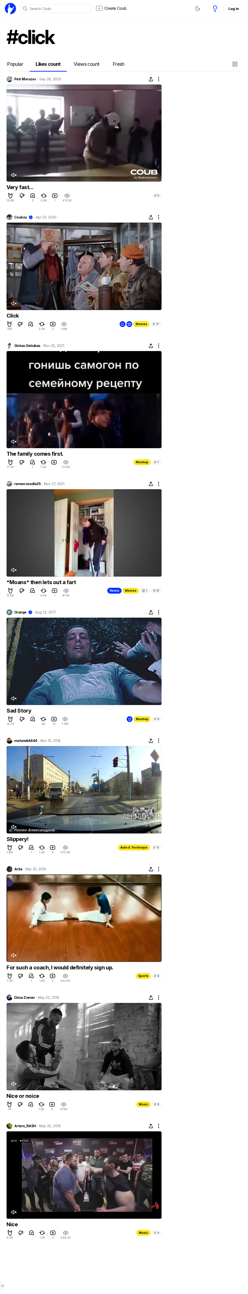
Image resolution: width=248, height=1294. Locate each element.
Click (13, 315)
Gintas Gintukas (27, 345)
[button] (235, 64)
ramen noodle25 (27, 484)
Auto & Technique (133, 847)
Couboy (20, 217)
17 (156, 324)
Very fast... (20, 187)
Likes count (48, 64)
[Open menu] (2, 1285)
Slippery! (17, 839)
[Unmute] (13, 175)
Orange (20, 612)
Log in (233, 8)
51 (156, 590)
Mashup (142, 462)
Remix (114, 590)
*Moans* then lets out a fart (41, 582)
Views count (86, 64)
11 (156, 847)
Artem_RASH (25, 1126)
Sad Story (19, 710)
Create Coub (115, 8)
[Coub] (10, 8)
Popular (15, 64)
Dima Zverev (24, 997)
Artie (18, 869)
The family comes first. (35, 454)
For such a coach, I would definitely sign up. (60, 967)
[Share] (151, 79)
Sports (143, 976)
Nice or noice (23, 1096)
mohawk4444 (25, 740)
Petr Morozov (25, 79)
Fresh (118, 64)
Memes (141, 324)
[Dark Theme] (198, 8)
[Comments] (33, 196)
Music (143, 1104)
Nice (12, 1224)
